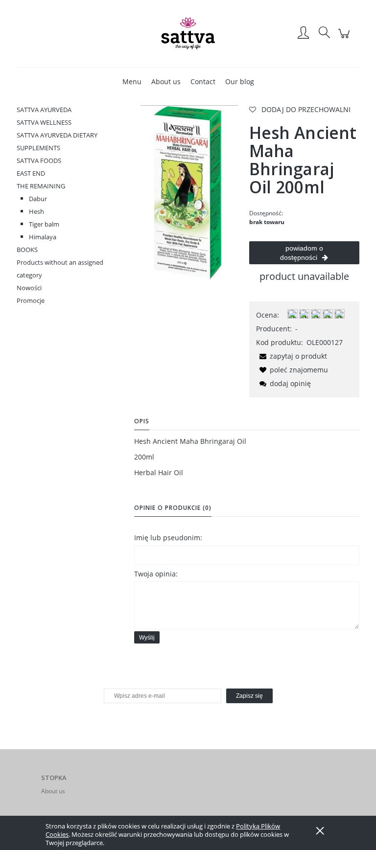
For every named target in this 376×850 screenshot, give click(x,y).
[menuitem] (131, 81)
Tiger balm (44, 224)
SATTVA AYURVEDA (44, 109)
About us (53, 791)
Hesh (36, 211)
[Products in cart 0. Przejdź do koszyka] (345, 38)
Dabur (38, 198)
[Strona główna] (188, 33)
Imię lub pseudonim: (168, 537)
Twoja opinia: (156, 573)
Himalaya (42, 236)
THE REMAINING (41, 186)
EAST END (31, 173)
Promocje (31, 300)
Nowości (29, 287)
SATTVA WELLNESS (44, 122)
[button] (291, 356)
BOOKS (27, 249)
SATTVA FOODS (39, 160)
